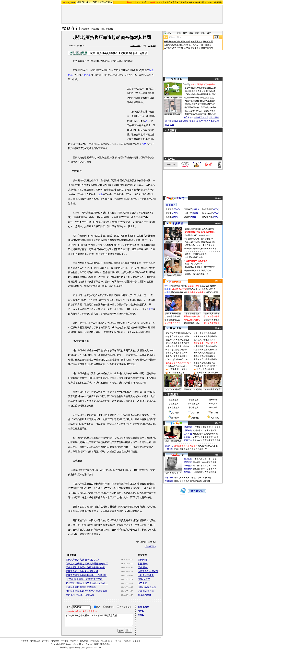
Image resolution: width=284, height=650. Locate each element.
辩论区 (141, 615)
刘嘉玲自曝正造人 (192, 323)
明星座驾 (188, 430)
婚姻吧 (187, 217)
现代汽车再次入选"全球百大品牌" (83, 559)
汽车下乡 (204, 117)
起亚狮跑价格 (145, 595)
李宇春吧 (188, 209)
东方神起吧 (208, 213)
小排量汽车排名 (146, 575)
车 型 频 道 (173, 394)
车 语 (187, 84)
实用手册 (195, 412)
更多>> (218, 79)
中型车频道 (194, 399)
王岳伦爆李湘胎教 (176, 372)
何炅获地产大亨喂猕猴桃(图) (178, 333)
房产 (169, 2)
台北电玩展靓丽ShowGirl (176, 366)
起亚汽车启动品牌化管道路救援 (82, 571)
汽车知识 (215, 418)
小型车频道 (173, 403)
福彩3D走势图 (212, 292)
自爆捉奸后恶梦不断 (173, 275)
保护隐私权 (94, 641)
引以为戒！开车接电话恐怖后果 (206, 440)
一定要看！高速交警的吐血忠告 (206, 427)
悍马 (176, 121)
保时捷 (171, 121)
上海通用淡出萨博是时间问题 (202, 91)
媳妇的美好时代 (205, 235)
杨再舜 (188, 107)
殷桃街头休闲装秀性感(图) (177, 340)
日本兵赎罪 (208, 41)
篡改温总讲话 (182, 45)
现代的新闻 (143, 559)
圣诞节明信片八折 (172, 323)
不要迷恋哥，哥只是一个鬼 (204, 459)
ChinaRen (86, 2)
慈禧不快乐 (196, 48)
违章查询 (175, 418)
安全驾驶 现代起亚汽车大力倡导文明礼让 (87, 583)
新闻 (179, 33)
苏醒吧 (169, 213)
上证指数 (170, 209)
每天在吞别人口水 (173, 473)
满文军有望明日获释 (194, 257)
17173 (94, 2)
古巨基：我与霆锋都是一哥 (197, 274)
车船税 (197, 117)
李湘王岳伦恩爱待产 (194, 264)
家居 (175, 2)
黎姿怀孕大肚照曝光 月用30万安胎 (200, 267)
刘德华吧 (188, 213)
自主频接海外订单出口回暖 (203, 101)
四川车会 (188, 437)
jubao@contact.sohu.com (91, 647)
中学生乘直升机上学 (173, 97)
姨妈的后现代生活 (147, 587)
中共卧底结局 (184, 48)
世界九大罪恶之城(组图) (204, 353)
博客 (204, 2)
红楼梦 (213, 286)
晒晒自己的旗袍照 (181, 481)
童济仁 (188, 111)
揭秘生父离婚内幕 (212, 313)
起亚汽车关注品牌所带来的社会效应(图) (86, 575)
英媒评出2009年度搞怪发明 (204, 462)
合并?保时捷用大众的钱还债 (203, 88)
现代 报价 (143, 567)
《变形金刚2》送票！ (178, 369)
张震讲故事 (205, 286)
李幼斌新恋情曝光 (211, 316)
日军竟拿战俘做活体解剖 (176, 349)
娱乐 (144, 2)
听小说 (167, 289)
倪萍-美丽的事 (207, 239)
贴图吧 (169, 217)
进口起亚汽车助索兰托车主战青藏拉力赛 (86, 591)
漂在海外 (169, 477)
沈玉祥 (188, 97)
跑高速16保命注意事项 (208, 446)
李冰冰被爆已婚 (192, 313)
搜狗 (110, 2)
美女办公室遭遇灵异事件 (176, 356)
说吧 (209, 33)
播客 (192, 2)
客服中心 (74, 641)
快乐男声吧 (208, 209)
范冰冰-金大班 (208, 229)
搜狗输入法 (35, 641)
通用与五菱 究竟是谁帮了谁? (202, 104)
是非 (187, 114)
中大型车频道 (194, 403)
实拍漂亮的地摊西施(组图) (205, 349)
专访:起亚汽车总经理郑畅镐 (80, 595)
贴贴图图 (188, 462)
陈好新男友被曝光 (211, 323)
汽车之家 (142, 583)
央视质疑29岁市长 (172, 41)
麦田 (195, 235)
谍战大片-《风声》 (173, 242)
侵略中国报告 (207, 48)
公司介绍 (117, 641)
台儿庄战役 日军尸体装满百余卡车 (200, 242)
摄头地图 (175, 412)
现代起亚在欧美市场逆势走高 (81, 587)
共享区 (167, 292)
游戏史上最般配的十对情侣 (205, 366)
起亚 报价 (143, 563)
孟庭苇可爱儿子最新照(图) (205, 359)
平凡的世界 (200, 289)
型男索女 (188, 472)
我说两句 (218, 2)
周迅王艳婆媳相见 (192, 320)
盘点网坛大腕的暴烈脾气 (176, 353)
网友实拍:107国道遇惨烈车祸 (205, 434)
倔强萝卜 (189, 235)
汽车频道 (85, 29)
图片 (203, 33)
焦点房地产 (103, 2)
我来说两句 (135, 45)
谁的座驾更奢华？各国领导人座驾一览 (190, 449)
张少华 (188, 88)
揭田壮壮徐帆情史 (173, 313)
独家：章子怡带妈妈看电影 (205, 333)
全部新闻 (127, 641)
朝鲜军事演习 (196, 41)
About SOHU (106, 641)
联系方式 (84, 641)
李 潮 (187, 91)
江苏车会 (188, 440)
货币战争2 (210, 289)
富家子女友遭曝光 (173, 441)
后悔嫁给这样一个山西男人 (204, 469)
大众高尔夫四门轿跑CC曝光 (203, 111)
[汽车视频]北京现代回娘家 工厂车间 (84, 579)
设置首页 (25, 641)
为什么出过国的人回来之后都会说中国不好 (192, 477)
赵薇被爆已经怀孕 (172, 316)
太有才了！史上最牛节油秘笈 (205, 437)
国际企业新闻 (107, 29)
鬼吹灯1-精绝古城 (179, 289)
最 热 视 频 (177, 223)
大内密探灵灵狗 (192, 239)
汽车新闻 (95, 29)
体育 (135, 2)
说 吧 (181, 198)
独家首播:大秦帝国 (193, 229)
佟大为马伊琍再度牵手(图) (205, 336)
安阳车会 (188, 434)
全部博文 (137, 641)
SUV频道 (213, 407)
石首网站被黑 (170, 45)
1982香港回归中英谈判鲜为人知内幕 (200, 248)
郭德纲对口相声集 (179, 286)
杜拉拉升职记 (193, 286)
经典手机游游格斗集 (196, 292)
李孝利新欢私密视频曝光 (204, 356)
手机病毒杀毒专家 (179, 292)
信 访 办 (214, 412)
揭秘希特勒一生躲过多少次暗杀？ (199, 245)
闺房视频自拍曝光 (173, 259)
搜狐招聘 (55, 641)
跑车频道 (213, 399)
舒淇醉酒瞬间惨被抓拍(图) (205, 346)
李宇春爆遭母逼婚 (172, 320)
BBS (210, 2)
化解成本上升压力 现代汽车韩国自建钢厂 (87, 563)
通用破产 (200, 121)
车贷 (181, 121)
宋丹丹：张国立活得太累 (196, 254)
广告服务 (65, 641)
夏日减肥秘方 (195, 45)
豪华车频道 (194, 407)
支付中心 (46, 641)
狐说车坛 (188, 427)
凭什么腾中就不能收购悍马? (203, 94)
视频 (186, 2)
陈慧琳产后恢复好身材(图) (177, 336)
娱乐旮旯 (188, 465)
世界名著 (191, 289)
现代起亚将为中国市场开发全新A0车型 (85, 567)
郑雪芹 (188, 101)
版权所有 (106, 644)
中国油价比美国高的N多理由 (203, 107)
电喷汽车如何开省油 (148, 571)
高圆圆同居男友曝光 (173, 114)
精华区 (141, 611)
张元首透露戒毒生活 (205, 369)
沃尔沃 (212, 117)
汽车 (163, 2)
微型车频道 (173, 399)
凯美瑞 (192, 121)
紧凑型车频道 (173, 407)
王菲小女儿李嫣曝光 (193, 389)
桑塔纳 (214, 121)
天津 (100, 194)
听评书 (167, 286)
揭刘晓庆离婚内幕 (192, 316)
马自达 (186, 121)
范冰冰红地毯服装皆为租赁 (177, 343)
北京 (151, 309)
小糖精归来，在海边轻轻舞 (204, 472)
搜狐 (79, 2)
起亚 (147, 121)
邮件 (198, 2)
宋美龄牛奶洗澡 (171, 48)
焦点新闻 (188, 459)
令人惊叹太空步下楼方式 (207, 372)
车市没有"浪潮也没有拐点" (202, 97)
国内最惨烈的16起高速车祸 (185, 446)
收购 (172, 125)
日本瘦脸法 (206, 45)
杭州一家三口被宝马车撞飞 (204, 430)
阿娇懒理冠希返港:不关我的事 (198, 270)
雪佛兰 (207, 121)
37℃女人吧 (208, 217)
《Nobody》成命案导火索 (177, 359)
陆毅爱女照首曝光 (211, 320)
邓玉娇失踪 (185, 41)
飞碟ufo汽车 (144, 579)
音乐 (197, 33)
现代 (144, 144)
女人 (180, 2)
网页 (185, 33)
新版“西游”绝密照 (173, 389)
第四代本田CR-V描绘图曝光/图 (202, 114)
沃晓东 (188, 94)
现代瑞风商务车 (146, 591)
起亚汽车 (86, 75)
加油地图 (195, 418)
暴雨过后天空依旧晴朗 (200, 481)
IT (158, 2)
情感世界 (188, 469)
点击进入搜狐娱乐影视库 (204, 363)
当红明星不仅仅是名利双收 (204, 465)
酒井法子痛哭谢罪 (212, 389)
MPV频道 (213, 403)
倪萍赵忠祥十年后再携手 (204, 340)
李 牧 (187, 104)
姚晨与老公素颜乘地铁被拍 (177, 346)
